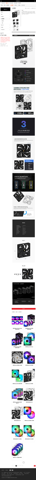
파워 (4, 5)
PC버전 (7, 470)
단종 (16, 311)
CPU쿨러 (7, 5)
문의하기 (3, 470)
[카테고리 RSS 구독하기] (35, 466)
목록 (24, 308)
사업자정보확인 (26, 473)
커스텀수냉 (23, 5)
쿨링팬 (13, 311)
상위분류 (20, 311)
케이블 (19, 5)
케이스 (2, 5)
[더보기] (23, 463)
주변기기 (15, 5)
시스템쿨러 (12, 5)
